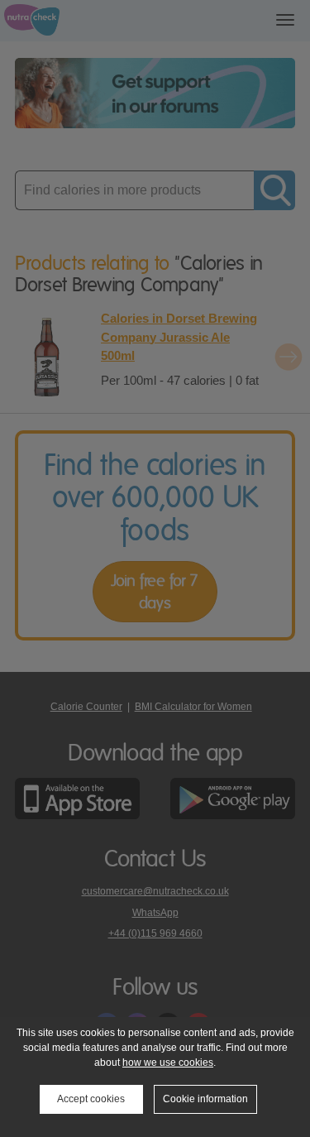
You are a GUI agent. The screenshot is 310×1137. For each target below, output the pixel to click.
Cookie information (205, 1099)
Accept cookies (91, 1099)
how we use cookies (167, 1062)
